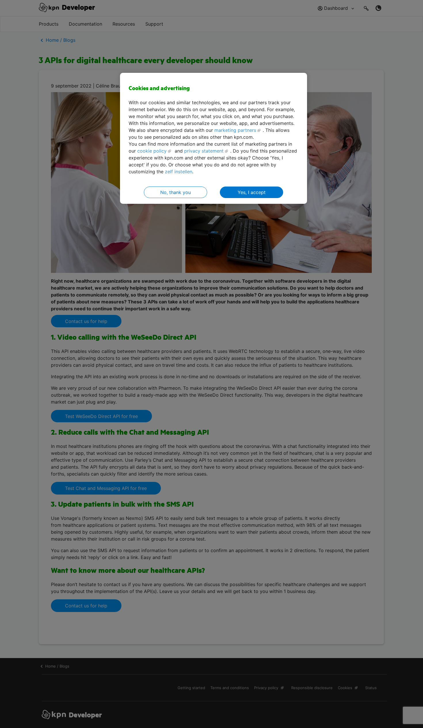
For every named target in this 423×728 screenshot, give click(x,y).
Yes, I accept (252, 192)
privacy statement (204, 151)
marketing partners (235, 130)
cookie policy (152, 151)
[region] (213, 138)
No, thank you (175, 192)
